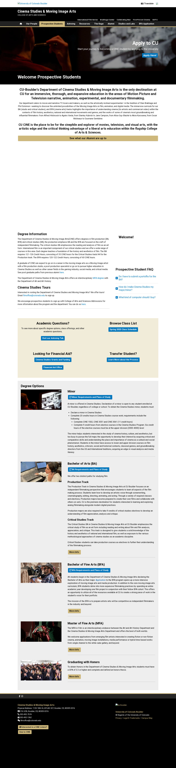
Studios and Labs (126, 24)
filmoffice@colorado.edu (34, 295)
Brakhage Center (107, 20)
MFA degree (98, 278)
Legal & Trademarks (131, 718)
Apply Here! (149, 55)
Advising (71, 24)
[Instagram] (22, 696)
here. (62, 272)
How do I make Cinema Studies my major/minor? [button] (136, 288)
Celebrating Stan (124, 20)
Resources (84, 24)
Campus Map (146, 718)
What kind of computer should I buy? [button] (137, 297)
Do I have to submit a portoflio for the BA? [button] (137, 278)
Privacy (119, 718)
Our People (31, 24)
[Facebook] (19, 696)
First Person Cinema (141, 20)
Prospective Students (52, 24)
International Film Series (87, 20)
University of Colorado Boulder (129, 712)
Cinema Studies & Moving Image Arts (47, 11)
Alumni (111, 24)
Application (101, 580)
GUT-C (155, 20)
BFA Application (146, 24)
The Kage (99, 24)
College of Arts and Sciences (32, 15)
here (84, 304)
